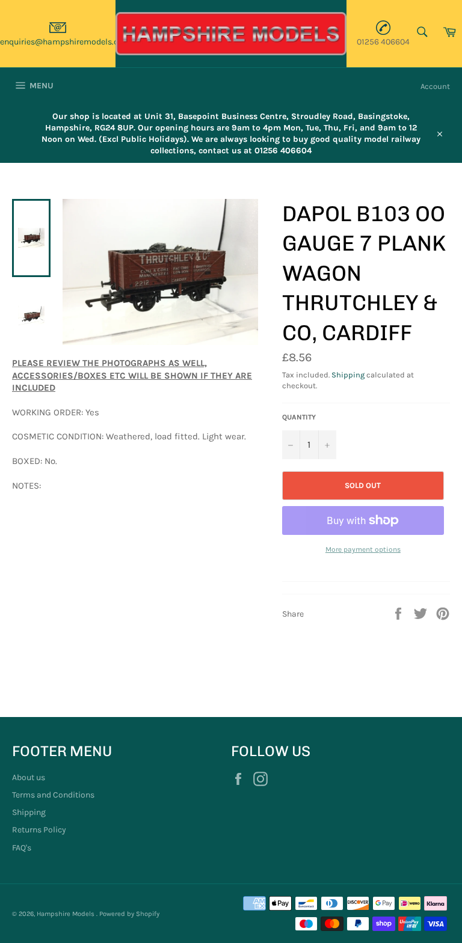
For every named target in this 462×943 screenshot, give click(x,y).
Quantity (299, 417)
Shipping (348, 374)
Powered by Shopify (129, 914)
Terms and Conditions (53, 795)
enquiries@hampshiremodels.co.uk (67, 42)
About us (28, 777)
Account (435, 86)
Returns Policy (39, 830)
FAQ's (21, 848)
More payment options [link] (363, 549)
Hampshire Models (66, 914)
